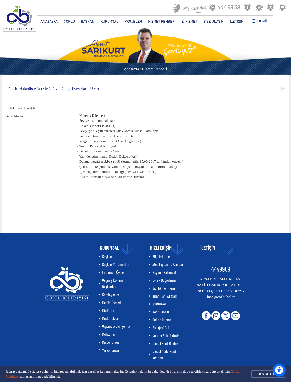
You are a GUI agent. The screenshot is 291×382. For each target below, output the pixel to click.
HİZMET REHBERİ (162, 21)
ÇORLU (69, 21)
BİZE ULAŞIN (213, 21)
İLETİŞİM (236, 21)
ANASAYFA (49, 21)
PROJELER (133, 21)
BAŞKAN (87, 21)
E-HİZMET (189, 21)
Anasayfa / (132, 69)
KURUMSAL (109, 21)
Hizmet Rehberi (154, 69)
